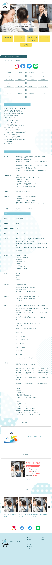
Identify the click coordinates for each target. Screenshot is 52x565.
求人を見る (20, 37)
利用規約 (42, 539)
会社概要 (26, 45)
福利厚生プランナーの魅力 (32, 38)
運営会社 (42, 537)
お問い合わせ (45, 1)
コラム (35, 1)
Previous (3, 507)
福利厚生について (44, 37)
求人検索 (30, 1)
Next (48, 507)
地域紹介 (24, 1)
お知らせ (40, 1)
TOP (19, 1)
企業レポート (7, 37)
